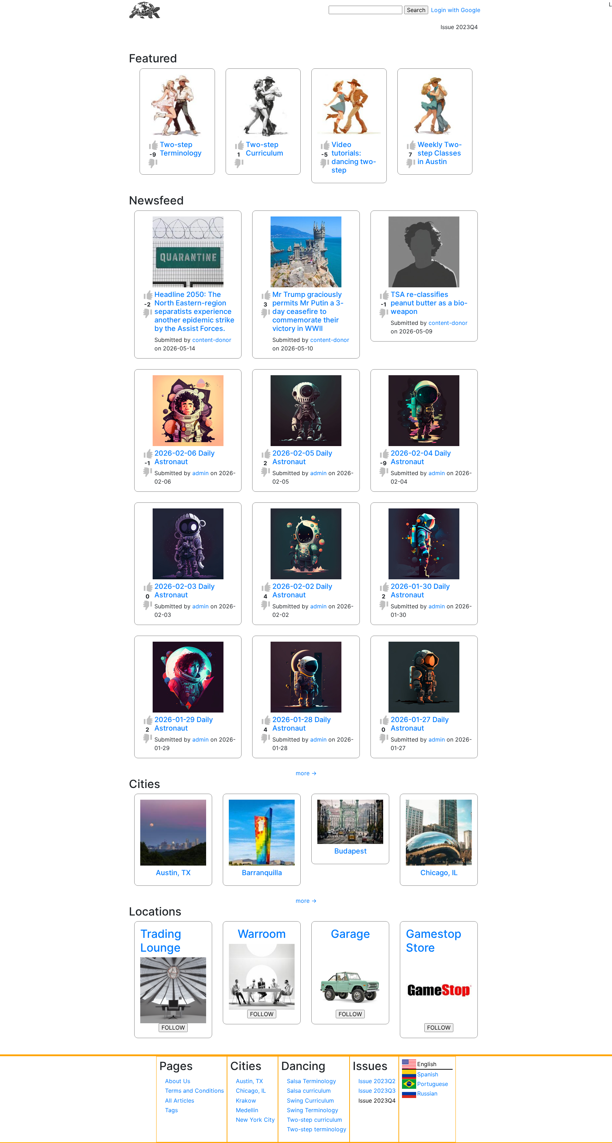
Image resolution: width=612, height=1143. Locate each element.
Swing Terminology (312, 1110)
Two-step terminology (316, 1129)
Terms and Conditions (194, 1090)
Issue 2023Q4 (377, 1100)
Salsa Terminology (311, 1081)
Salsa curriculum (309, 1090)
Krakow (246, 1100)
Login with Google (455, 9)
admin (200, 473)
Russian (427, 1093)
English (426, 1064)
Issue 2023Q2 (377, 1081)
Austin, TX (249, 1081)
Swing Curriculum (310, 1100)
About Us (177, 1081)
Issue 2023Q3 (377, 1090)
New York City (255, 1119)
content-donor (211, 339)
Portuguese (432, 1083)
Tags (171, 1110)
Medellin (247, 1110)
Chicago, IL (251, 1090)
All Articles (179, 1100)
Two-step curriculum (314, 1119)
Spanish (427, 1074)
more (303, 773)
